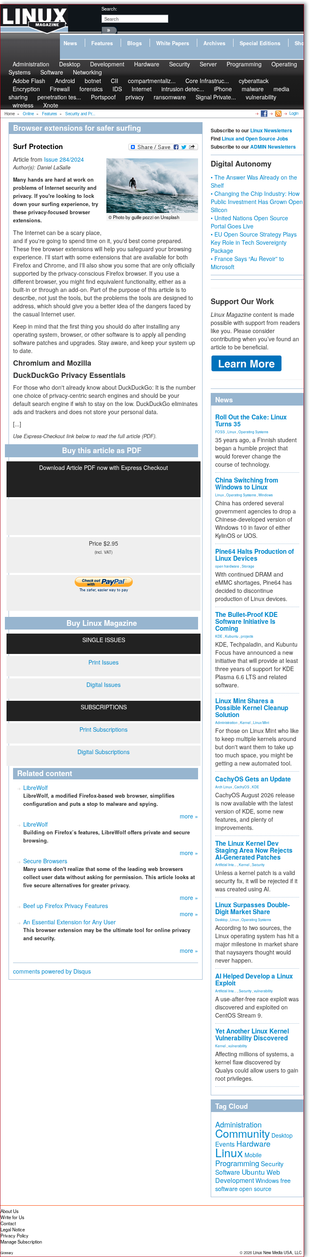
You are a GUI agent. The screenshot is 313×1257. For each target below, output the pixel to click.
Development (107, 64)
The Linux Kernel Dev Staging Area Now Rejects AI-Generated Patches (254, 850)
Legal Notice (12, 1229)
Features (102, 43)
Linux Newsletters (271, 130)
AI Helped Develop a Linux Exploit (254, 979)
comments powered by (52, 971)
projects (247, 636)
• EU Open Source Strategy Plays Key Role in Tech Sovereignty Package (254, 242)
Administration (226, 722)
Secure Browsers (45, 861)
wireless (23, 105)
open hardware (227, 566)
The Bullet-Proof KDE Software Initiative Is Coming (246, 621)
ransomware (170, 97)
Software (51, 72)
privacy (135, 97)
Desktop (221, 919)
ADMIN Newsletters (273, 146)
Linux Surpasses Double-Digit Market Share (252, 908)
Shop (301, 43)
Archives (214, 43)
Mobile (253, 1155)
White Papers (172, 43)
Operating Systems (253, 431)
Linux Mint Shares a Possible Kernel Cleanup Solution (251, 707)
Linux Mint (261, 722)
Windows (265, 494)
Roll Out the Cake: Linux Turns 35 (251, 420)
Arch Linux (223, 786)
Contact (8, 1223)
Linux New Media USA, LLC (277, 1252)
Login (293, 113)
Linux (231, 431)
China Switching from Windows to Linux (246, 483)
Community (242, 1133)
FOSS (220, 431)
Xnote (50, 105)
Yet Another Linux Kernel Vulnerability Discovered (252, 1034)
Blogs (134, 43)
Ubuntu (253, 1172)
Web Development (247, 1176)
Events (225, 1143)
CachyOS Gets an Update (253, 778)
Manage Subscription (21, 1241)
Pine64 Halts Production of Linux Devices (254, 555)
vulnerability (261, 97)
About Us (9, 1211)
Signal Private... (216, 97)
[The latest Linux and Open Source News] (278, 113)
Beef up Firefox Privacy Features (65, 906)
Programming (244, 64)
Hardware (146, 64)
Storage (248, 566)
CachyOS (241, 786)
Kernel (245, 722)
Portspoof (103, 97)
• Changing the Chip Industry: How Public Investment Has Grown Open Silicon (257, 201)
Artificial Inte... (225, 864)
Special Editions (260, 43)
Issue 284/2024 (64, 159)
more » (189, 816)
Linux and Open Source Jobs (255, 138)
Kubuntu (231, 636)
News (70, 43)
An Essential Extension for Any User (69, 922)
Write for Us (12, 1217)
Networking (87, 72)
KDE (219, 636)
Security (179, 64)
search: (109, 8)
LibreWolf (35, 787)
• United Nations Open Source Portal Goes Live (249, 222)
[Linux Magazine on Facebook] (263, 113)
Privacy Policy (14, 1235)
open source (255, 1189)
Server (208, 64)
